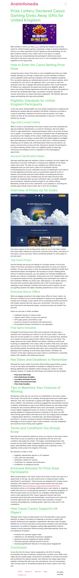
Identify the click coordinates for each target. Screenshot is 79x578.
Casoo (36, 47)
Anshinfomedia (24, 4)
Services (38, 572)
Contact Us (22, 575)
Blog (45, 572)
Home (20, 572)
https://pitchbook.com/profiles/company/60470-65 (41, 486)
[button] (65, 3)
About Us (28, 572)
